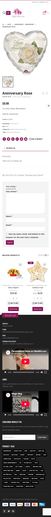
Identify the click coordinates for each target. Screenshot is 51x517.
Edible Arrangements (10, 463)
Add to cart (14, 303)
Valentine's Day (8, 486)
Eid (20, 463)
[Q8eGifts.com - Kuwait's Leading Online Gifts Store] (18, 12)
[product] (13, 271)
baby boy (33, 451)
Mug (15, 474)
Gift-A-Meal (19, 466)
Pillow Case (7, 478)
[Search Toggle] (4, 12)
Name (9, 216)
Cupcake (25, 459)
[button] (39, 255)
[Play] (5, 372)
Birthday (30, 455)
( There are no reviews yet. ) (21, 97)
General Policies (25, 384)
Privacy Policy (38, 384)
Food (36, 463)
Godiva (27, 466)
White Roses (30, 486)
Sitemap (5, 386)
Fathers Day (28, 463)
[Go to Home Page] (3, 24)
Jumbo (18, 470)
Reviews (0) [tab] (10, 148)
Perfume (30, 474)
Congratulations (17, 285)
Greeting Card (37, 466)
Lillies (24, 470)
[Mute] (42, 372)
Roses (42, 478)
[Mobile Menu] (8, 13)
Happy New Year (8, 470)
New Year (47, 285)
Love (41, 470)
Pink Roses (16, 478)
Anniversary (14, 129)
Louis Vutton (33, 470)
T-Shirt (5, 482)
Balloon (17, 132)
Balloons (15, 455)
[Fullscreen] (45, 372)
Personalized (40, 474)
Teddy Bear (25, 482)
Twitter (8, 139)
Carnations (7, 459)
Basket (22, 455)
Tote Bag (35, 482)
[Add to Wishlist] (20, 265)
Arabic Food (18, 451)
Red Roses (35, 478)
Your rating (11, 186)
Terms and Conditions (10, 384)
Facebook (4, 139)
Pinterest (21, 139)
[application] (25, 362)
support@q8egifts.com (10, 338)
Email (26, 139)
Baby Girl (41, 451)
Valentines (19, 486)
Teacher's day (15, 482)
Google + (17, 139)
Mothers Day (7, 474)
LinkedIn (13, 139)
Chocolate (17, 459)
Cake (44, 455)
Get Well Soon (8, 466)
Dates (33, 459)
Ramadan (26, 478)
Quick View (13, 309)
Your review (11, 191)
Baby (25, 451)
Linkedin (13, 511)
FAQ (11, 386)
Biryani (38, 455)
